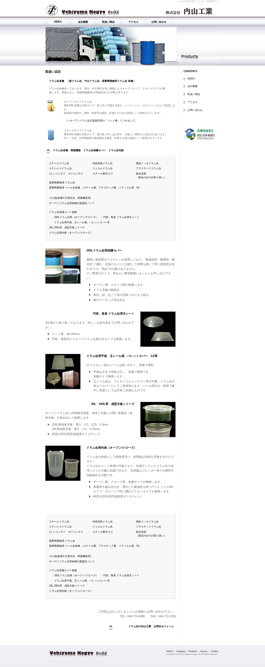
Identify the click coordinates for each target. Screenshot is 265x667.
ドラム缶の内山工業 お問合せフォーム (151, 626)
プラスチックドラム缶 (148, 168)
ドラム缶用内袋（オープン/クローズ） (71, 232)
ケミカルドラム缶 (103, 168)
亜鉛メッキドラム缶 (147, 163)
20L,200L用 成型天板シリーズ (67, 227)
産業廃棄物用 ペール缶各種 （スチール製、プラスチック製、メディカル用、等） (95, 187)
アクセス (133, 21)
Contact (214, 651)
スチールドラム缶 (59, 163)
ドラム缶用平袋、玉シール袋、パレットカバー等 (82, 222)
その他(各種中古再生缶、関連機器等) (70, 197)
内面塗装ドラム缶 (103, 163)
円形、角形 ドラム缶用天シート (121, 217)
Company (180, 651)
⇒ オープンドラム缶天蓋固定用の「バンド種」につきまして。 (101, 120)
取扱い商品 (108, 21)
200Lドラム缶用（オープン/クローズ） (76, 217)
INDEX (58, 21)
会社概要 (83, 21)
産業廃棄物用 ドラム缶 (62, 182)
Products (193, 651)
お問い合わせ (158, 21)
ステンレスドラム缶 (60, 168)
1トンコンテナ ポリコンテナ (66, 173)
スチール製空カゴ (103, 173)
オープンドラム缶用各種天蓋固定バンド (71, 203)
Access (204, 651)
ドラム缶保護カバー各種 (63, 212)
